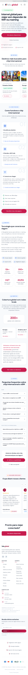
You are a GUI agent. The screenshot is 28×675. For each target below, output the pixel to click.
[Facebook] (6, 556)
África (4, 577)
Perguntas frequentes (19, 572)
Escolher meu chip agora (14, 211)
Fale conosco (19, 578)
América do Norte (7, 569)
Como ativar (19, 575)
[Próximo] (25, 484)
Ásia (4, 567)
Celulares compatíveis (19, 567)
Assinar (5, 631)
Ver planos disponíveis (14, 35)
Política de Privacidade (10, 669)
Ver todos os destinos (14, 369)
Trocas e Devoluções (14, 672)
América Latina (6, 572)
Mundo (4, 585)
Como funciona (14, 40)
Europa (5, 564)
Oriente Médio (6, 580)
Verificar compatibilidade (15, 460)
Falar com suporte (14, 464)
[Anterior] (22, 484)
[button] (2, 4)
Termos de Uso (20, 583)
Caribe (4, 583)
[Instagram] (3, 556)
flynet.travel (13, 611)
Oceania (5, 575)
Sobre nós (18, 581)
